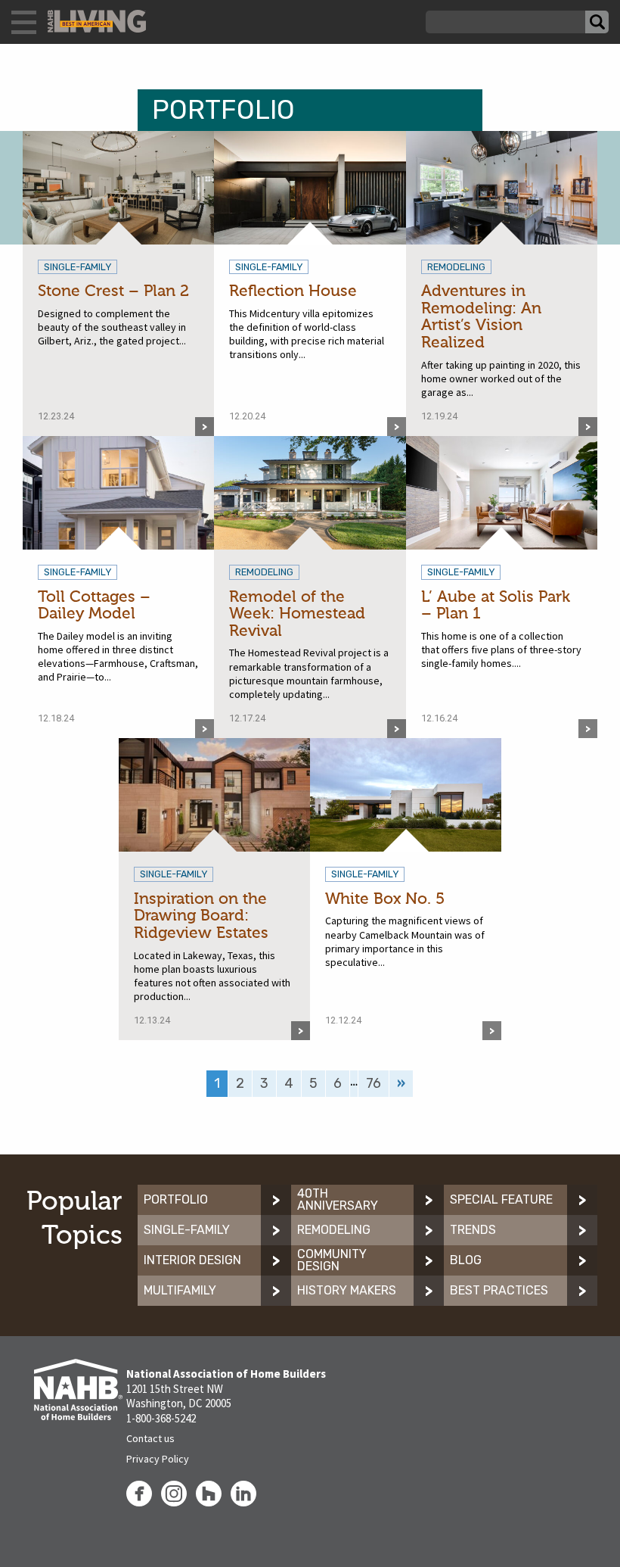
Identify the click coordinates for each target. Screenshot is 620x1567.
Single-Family (187, 1230)
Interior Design (192, 1260)
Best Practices (499, 1290)
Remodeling (333, 1230)
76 (373, 1083)
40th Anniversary (337, 1199)
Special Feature (501, 1199)
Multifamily (180, 1290)
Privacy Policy (157, 1459)
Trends (473, 1230)
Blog (466, 1260)
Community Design (332, 1260)
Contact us (150, 1438)
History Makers (346, 1290)
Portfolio (176, 1199)
